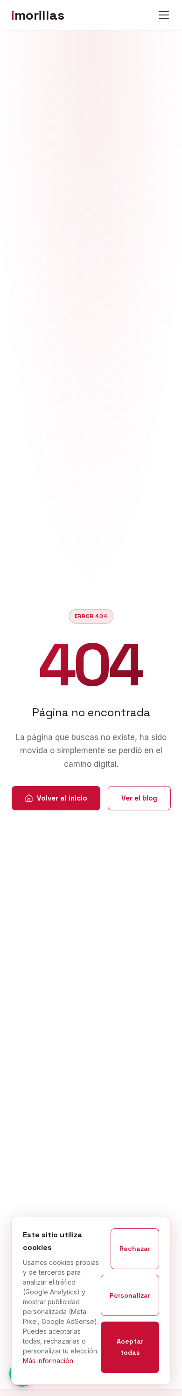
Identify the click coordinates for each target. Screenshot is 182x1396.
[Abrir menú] (164, 15)
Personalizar (130, 1295)
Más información (48, 1361)
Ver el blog (139, 798)
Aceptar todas (130, 1347)
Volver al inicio (62, 798)
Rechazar (134, 1248)
